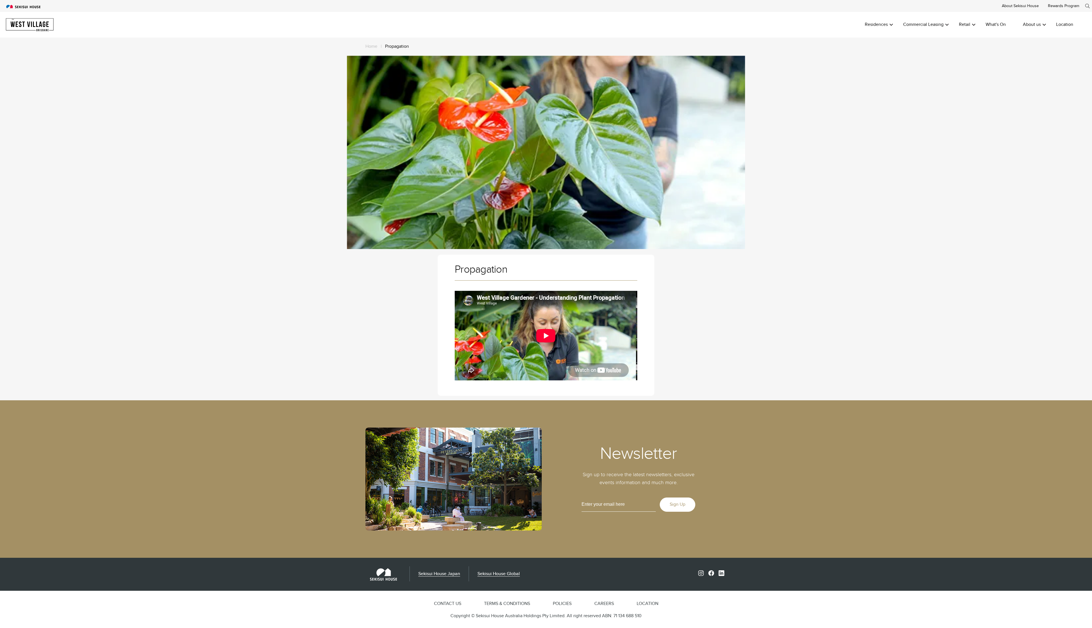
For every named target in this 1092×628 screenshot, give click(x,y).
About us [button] (1032, 24)
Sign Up (677, 504)
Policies (562, 603)
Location (1064, 24)
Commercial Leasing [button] (923, 24)
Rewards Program (1063, 5)
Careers (604, 603)
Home (371, 46)
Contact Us (447, 603)
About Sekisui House (1020, 5)
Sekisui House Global (498, 574)
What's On (996, 24)
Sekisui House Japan (439, 574)
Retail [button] (964, 24)
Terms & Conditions (507, 603)
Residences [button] (876, 24)
